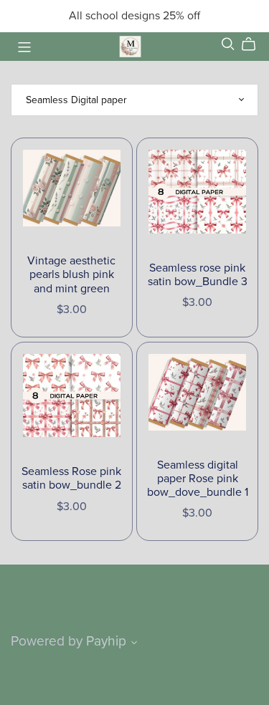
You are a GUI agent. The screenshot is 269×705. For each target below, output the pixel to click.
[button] (134, 644)
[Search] (228, 44)
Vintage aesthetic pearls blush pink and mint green (71, 274)
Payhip (106, 641)
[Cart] (254, 44)
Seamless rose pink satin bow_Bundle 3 (197, 275)
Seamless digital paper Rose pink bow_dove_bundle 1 (197, 478)
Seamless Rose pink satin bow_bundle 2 (71, 478)
